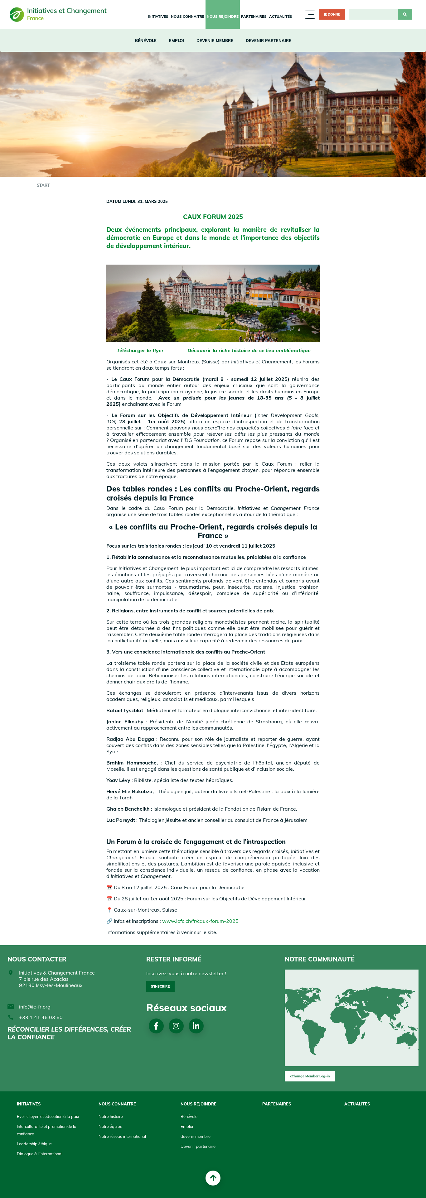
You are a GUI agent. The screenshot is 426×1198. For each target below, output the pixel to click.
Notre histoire (111, 1116)
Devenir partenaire (268, 40)
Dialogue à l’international (39, 1153)
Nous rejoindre (223, 16)
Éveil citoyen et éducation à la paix (48, 1116)
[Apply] (405, 14)
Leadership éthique (34, 1143)
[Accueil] (60, 14)
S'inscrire (160, 986)
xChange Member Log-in (310, 1076)
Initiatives (158, 16)
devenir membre (214, 40)
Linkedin (196, 1026)
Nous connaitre (187, 16)
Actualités (280, 16)
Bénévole (146, 40)
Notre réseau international (122, 1136)
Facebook (156, 1026)
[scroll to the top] (213, 1178)
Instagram (176, 1026)
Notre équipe (110, 1126)
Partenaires (254, 16)
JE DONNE (332, 14)
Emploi (176, 40)
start (43, 185)
